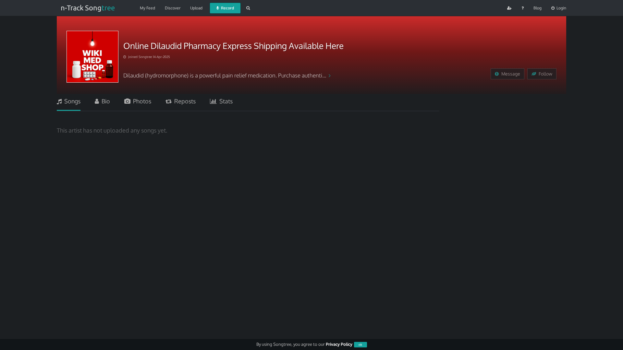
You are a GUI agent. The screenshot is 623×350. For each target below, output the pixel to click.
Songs (71, 101)
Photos (140, 101)
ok (360, 344)
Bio (104, 101)
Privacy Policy (339, 344)
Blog (537, 8)
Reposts (184, 101)
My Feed (147, 8)
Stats (225, 101)
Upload (196, 8)
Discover (172, 8)
